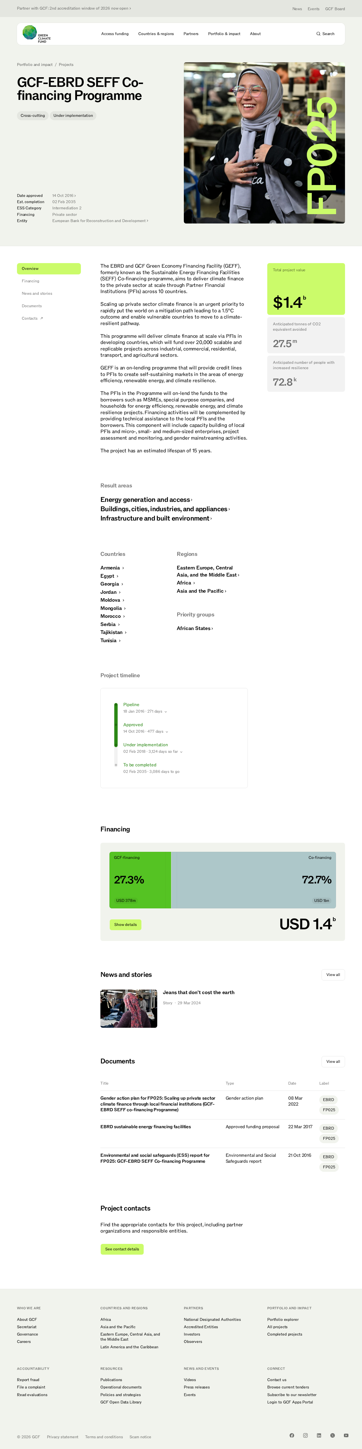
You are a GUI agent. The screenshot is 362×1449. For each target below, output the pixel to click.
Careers (24, 1341)
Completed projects (284, 1334)
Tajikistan (112, 632)
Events (314, 9)
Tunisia (109, 640)
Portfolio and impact (35, 64)
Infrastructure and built (154, 518)
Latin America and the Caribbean (129, 1347)
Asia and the (200, 591)
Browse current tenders (288, 1387)
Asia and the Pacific (117, 1327)
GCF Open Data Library (121, 1402)
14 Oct (62, 195)
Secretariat (26, 1327)
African (193, 628)
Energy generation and (145, 499)
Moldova (111, 600)
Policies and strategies (120, 1395)
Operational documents (121, 1387)
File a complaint (31, 1387)
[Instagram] (305, 1435)
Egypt (108, 576)
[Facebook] (292, 1435)
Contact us (276, 1380)
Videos (190, 1380)
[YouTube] (346, 1435)
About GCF (27, 1319)
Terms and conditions (104, 1437)
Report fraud (28, 1380)
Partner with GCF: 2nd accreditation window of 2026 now (72, 8)
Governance (27, 1334)
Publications (111, 1380)
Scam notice (140, 1437)
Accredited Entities (201, 1327)
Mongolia (111, 608)
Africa (184, 583)
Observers (193, 1341)
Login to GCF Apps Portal (290, 1402)
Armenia (110, 568)
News (297, 9)
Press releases (197, 1387)
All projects (277, 1327)
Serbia (108, 624)
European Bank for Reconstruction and (99, 220)
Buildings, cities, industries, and (163, 509)
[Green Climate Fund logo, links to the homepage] (40, 34)
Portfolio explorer (282, 1319)
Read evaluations (32, 1395)
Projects (66, 64)
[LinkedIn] (319, 1435)
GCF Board (335, 9)
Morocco (111, 616)
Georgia (110, 584)
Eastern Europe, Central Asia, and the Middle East (130, 1337)
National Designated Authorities (212, 1319)
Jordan (109, 592)
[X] (332, 1435)
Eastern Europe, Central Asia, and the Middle (207, 571)
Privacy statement (63, 1437)
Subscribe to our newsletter (291, 1395)
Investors (192, 1334)
